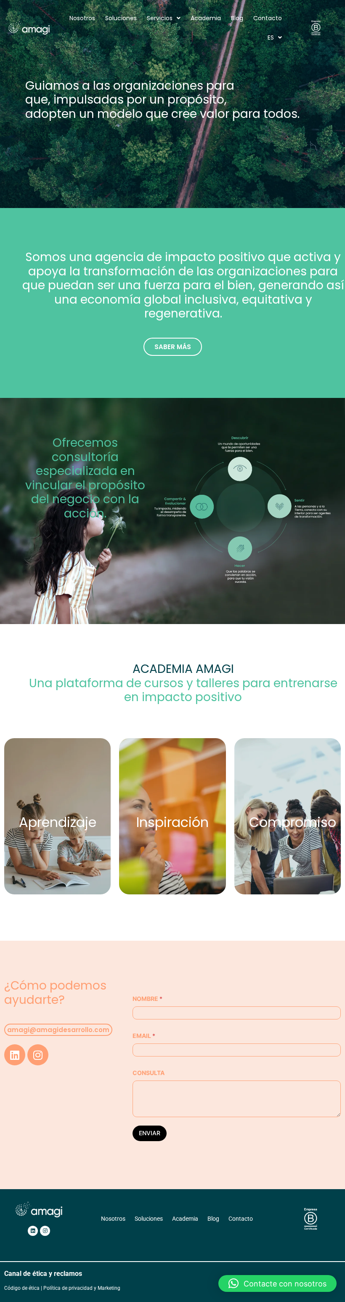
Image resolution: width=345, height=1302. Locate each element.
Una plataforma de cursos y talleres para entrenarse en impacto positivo (183, 683)
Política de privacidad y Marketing (81, 1288)
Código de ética (22, 1288)
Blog (237, 18)
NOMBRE (147, 998)
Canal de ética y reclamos (43, 1274)
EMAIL (144, 1035)
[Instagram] (37, 1054)
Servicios (159, 18)
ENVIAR (149, 1133)
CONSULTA (149, 1072)
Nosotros (82, 18)
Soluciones (121, 18)
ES (271, 37)
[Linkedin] (14, 1054)
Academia (206, 18)
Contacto (267, 18)
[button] (277, 1283)
